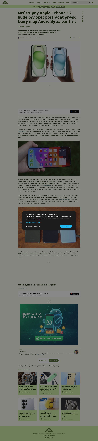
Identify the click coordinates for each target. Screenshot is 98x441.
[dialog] (49, 220)
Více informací (37, 219)
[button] (49, 222)
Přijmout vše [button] (65, 226)
